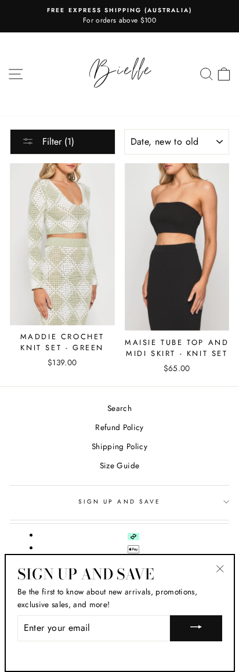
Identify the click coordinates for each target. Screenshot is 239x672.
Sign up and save (119, 501)
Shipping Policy (119, 446)
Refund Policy (119, 427)
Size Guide (119, 465)
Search (119, 408)
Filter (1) (56, 141)
